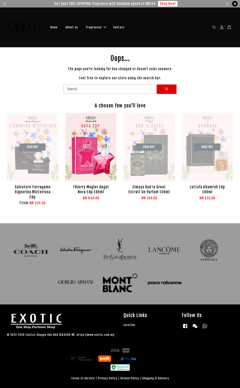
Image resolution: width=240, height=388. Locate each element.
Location (129, 325)
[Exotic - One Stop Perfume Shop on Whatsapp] (205, 328)
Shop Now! (168, 4)
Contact (119, 27)
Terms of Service (83, 378)
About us (72, 27)
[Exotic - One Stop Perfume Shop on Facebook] (185, 328)
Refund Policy (129, 378)
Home (54, 27)
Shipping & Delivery (155, 378)
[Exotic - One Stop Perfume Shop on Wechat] (195, 328)
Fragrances (94, 27)
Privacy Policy (107, 378)
